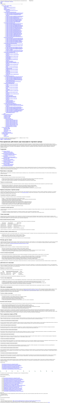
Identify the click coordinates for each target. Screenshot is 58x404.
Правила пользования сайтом (30, 400)
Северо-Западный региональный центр (10, 12)
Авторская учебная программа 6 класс (12, 120)
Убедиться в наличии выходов (8, 152)
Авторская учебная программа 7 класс (12, 121)
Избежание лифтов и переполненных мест (10, 157)
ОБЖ (1, 3)
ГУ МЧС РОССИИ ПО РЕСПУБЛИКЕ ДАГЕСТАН (14, 47)
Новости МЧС (7, 5)
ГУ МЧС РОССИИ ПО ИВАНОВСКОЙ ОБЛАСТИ (14, 26)
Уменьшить (6, 138)
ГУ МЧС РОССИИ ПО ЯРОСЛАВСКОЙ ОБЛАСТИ (14, 36)
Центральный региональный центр (9, 22)
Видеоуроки (6, 131)
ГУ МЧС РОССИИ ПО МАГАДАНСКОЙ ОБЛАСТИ (14, 107)
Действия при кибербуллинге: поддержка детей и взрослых (13, 389)
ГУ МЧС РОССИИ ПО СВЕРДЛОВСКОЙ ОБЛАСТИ (14, 76)
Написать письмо (38, 400)
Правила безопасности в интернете (11, 126)
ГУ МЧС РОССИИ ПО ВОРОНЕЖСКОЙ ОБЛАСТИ (14, 25)
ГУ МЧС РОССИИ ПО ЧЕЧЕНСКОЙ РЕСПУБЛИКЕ (14, 51)
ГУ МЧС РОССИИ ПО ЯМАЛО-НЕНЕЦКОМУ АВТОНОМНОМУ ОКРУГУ (13, 82)
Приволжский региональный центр (9, 52)
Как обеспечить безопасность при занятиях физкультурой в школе (12, 367)
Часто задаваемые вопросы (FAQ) (7, 165)
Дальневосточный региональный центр (10, 103)
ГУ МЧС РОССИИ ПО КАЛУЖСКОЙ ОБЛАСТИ (14, 27)
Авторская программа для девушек (11, 125)
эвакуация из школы (25, 192)
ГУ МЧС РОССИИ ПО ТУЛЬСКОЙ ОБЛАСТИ (13, 35)
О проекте (2, 1)
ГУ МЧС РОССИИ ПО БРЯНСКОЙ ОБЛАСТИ (13, 24)
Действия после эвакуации (6, 160)
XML (49, 402)
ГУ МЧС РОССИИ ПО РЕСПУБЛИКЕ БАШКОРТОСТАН (12, 68)
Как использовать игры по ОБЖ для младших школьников (13, 386)
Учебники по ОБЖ (7, 117)
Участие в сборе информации (8, 162)
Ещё (5, 133)
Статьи (6, 132)
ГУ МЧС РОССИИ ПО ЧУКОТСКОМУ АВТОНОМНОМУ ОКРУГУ (12, 112)
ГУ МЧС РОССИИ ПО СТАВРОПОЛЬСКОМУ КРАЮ (14, 50)
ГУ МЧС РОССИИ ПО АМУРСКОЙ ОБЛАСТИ (13, 104)
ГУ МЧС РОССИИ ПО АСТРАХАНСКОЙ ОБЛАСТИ (14, 38)
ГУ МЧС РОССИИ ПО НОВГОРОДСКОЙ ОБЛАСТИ (14, 18)
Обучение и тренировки (6, 163)
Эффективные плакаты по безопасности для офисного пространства (14, 385)
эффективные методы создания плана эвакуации (31, 289)
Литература (6, 134)
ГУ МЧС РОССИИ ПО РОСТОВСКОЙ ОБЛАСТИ (14, 42)
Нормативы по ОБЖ (7, 116)
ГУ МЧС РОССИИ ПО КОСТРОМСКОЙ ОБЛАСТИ (14, 28)
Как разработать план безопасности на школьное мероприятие (11, 365)
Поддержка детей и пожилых (8, 159)
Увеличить (2, 138)
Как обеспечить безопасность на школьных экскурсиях (10, 366)
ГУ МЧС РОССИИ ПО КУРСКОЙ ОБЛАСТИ (13, 29)
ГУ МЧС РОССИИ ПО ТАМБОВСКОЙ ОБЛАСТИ (14, 34)
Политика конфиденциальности (20, 400)
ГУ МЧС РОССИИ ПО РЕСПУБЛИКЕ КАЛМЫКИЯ (14, 41)
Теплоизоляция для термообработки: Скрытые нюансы (10, 368)
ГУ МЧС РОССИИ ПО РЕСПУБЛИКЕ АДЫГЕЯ (13, 40)
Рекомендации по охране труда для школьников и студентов (13, 383)
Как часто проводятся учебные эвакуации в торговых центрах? (9, 347)
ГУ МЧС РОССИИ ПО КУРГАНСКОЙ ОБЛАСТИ (14, 77)
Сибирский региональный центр (9, 83)
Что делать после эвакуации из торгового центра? (8, 338)
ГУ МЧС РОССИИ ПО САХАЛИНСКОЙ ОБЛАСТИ (14, 110)
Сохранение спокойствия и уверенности (10, 154)
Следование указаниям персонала (9, 155)
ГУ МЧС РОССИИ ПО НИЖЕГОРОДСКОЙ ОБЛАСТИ (11, 61)
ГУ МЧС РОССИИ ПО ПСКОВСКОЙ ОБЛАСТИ (13, 19)
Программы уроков (7, 128)
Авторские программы (7, 118)
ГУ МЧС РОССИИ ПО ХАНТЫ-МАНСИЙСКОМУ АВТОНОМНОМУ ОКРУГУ (14, 80)
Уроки (5, 127)
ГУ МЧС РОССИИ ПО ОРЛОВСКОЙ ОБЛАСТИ (13, 31)
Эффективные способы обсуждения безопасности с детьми (13, 387)
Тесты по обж (6, 129)
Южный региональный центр (8, 37)
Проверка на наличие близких (8, 161)
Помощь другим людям (5, 158)
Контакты (11, 1)
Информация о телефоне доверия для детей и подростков (13, 388)
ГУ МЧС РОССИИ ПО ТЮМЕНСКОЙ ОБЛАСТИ (14, 78)
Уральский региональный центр (9, 75)
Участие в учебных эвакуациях (9, 164)
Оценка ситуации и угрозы (8, 151)
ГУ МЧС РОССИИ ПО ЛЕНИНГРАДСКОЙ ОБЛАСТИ (14, 16)
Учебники (7, 114)
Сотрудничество (6, 1)
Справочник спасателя (7, 115)
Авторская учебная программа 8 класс (12, 122)
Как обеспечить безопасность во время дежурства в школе (13, 378)
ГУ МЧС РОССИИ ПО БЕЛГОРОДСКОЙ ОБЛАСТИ (14, 23)
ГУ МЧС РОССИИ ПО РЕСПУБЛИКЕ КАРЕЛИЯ (14, 20)
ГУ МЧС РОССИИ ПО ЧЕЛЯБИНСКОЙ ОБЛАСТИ (14, 79)
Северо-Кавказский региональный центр (10, 43)
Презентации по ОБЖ (7, 130)
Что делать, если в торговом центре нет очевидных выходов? (9, 320)
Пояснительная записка (9, 119)
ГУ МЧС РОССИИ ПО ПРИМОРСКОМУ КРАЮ (13, 108)
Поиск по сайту (6, 136)
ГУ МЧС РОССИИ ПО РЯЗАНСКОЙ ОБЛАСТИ (13, 32)
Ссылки (5, 135)
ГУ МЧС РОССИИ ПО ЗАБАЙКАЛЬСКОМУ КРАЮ (10, 101)
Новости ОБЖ (6, 6)
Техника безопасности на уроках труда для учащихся (12, 382)
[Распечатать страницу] (11, 138)
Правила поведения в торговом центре (8, 153)
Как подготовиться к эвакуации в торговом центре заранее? (9, 343)
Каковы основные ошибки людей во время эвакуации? (8, 357)
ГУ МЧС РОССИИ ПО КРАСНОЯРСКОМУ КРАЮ (10, 102)
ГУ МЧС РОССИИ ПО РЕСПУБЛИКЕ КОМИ (13, 21)
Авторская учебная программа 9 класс (12, 123)
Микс (5, 113)
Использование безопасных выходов (9, 156)
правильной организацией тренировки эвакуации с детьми (19, 243)
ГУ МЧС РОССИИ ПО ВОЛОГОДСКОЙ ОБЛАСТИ (14, 13)
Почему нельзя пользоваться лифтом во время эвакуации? (9, 329)
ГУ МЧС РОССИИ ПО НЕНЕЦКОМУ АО (12, 17)
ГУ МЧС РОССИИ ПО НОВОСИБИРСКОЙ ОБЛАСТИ (11, 96)
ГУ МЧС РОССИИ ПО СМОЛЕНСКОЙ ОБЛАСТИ (14, 33)
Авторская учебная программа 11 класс (12, 124)
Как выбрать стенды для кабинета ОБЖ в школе (11, 384)
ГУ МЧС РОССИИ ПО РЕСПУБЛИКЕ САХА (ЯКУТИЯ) (15, 109)
